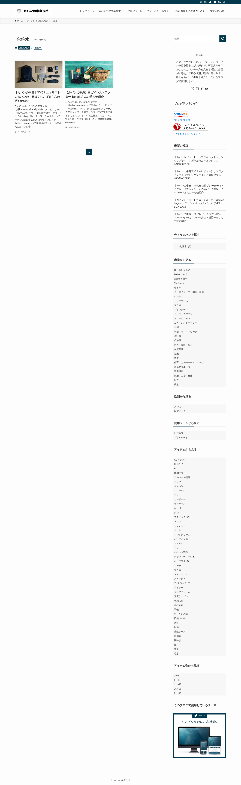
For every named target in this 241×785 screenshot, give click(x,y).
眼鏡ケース (180, 631)
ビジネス (178, 433)
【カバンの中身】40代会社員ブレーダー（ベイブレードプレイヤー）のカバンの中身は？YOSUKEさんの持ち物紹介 (199, 189)
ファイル (178, 543)
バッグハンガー (182, 539)
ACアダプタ (180, 459)
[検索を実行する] (222, 38)
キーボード (180, 508)
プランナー (180, 309)
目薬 (176, 627)
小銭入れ (178, 605)
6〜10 (177, 680)
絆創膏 (177, 636)
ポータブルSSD (182, 561)
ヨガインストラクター (185, 322)
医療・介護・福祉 (183, 345)
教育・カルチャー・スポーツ (189, 362)
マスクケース (181, 574)
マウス (177, 570)
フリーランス (181, 300)
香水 (176, 653)
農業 (176, 384)
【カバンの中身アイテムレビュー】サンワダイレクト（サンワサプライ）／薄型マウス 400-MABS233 (198, 175)
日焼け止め (180, 618)
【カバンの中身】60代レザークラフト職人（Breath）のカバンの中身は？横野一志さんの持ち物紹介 (198, 217)
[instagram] (205, 2)
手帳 (176, 609)
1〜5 (176, 675)
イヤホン (178, 486)
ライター (178, 587)
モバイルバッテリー (184, 583)
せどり (177, 287)
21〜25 (177, 693)
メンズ (177, 406)
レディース (180, 411)
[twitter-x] (201, 2)
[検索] (224, 2)
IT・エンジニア (182, 270)
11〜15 (177, 684)
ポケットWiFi (181, 552)
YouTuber (179, 283)
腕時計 (177, 640)
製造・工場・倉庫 (183, 375)
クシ (176, 512)
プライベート (181, 437)
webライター (180, 278)
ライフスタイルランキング (186, 134)
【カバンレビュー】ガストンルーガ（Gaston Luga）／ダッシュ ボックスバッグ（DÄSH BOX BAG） (199, 203)
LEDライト (179, 464)
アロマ (177, 481)
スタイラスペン (182, 517)
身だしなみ (24, 48)
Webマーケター (182, 274)
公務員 (177, 340)
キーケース (180, 503)
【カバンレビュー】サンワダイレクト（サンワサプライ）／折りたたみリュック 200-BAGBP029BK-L (198, 160)
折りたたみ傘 (181, 614)
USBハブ (178, 473)
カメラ (177, 495)
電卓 (176, 649)
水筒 (176, 622)
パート (177, 296)
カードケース (181, 499)
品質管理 (178, 349)
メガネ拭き (180, 578)
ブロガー (178, 305)
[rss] (219, 2)
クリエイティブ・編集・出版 (189, 292)
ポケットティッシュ (184, 556)
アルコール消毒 (182, 477)
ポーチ (177, 565)
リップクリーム (182, 592)
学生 (176, 358)
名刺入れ (178, 600)
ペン (176, 548)
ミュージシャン (182, 318)
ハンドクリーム (182, 534)
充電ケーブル (181, 596)
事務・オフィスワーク (185, 331)
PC (175, 468)
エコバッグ (180, 490)
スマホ (177, 521)
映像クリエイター (183, 367)
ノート (177, 530)
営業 (176, 353)
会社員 (177, 336)
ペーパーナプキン (183, 314)
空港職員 (178, 371)
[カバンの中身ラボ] (33, 11)
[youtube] (215, 2)
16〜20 (177, 689)
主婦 (176, 327)
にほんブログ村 (181, 120)
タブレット (180, 526)
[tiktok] (210, 2)
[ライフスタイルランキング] (190, 130)
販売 (176, 380)
